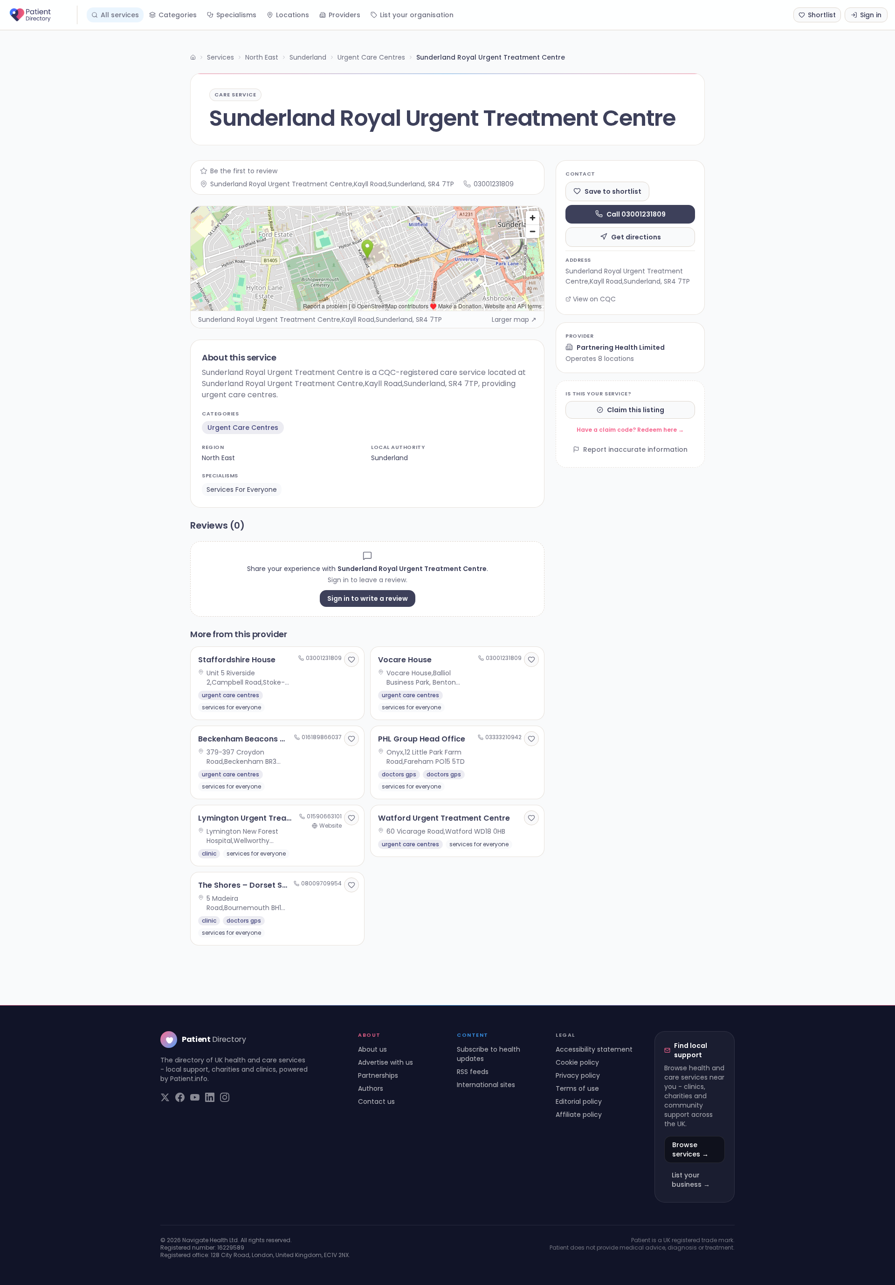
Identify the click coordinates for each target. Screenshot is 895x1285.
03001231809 (494, 184)
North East (261, 57)
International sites (486, 1084)
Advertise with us (385, 1062)
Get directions (636, 236)
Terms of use (577, 1088)
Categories (177, 15)
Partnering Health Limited (621, 347)
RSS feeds (473, 1071)
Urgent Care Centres (371, 57)
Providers (344, 15)
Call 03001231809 (636, 213)
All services (120, 15)
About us (372, 1049)
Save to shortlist (613, 191)
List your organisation (417, 15)
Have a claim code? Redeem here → (630, 430)
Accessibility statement (594, 1049)
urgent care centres (242, 427)
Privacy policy (578, 1075)
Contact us (376, 1101)
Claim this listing (635, 410)
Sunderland (307, 57)
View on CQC (594, 299)
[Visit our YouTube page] (195, 1097)
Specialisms (236, 15)
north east (218, 457)
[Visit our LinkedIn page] (209, 1097)
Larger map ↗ (514, 319)
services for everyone (242, 489)
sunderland (389, 457)
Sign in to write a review (367, 598)
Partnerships (378, 1075)
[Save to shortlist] (351, 659)
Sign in (870, 15)
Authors (370, 1088)
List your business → (691, 1179)
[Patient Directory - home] (42, 15)
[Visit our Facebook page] (180, 1097)
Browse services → (690, 1149)
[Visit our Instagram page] (224, 1097)
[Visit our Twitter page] (165, 1097)
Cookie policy (577, 1062)
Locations (292, 15)
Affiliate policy (579, 1114)
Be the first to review (243, 171)
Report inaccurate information (635, 449)
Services (220, 57)
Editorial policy (579, 1101)
